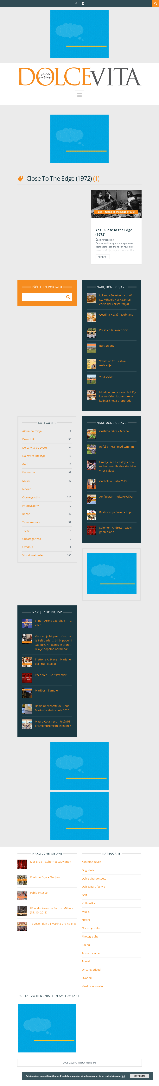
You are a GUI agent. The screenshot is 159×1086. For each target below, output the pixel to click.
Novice (26, 489)
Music (26, 481)
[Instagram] (83, 3)
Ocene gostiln (31, 497)
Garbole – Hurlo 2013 (113, 481)
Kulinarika (28, 472)
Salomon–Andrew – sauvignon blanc (116, 530)
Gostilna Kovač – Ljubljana (116, 314)
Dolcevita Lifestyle (34, 456)
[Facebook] (76, 3)
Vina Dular (106, 376)
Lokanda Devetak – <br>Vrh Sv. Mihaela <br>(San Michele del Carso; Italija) (117, 300)
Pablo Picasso (39, 892)
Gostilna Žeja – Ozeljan (45, 877)
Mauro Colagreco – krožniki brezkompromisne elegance (53, 724)
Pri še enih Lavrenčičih (114, 330)
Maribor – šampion (47, 690)
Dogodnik (28, 439)
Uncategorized (31, 539)
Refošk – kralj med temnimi (117, 446)
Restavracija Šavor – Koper (116, 512)
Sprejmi (139, 1076)
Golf (25, 464)
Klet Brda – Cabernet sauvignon (50, 861)
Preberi (103, 257)
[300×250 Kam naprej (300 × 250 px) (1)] (79, 57)
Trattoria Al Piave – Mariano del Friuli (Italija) (53, 662)
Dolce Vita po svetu (34, 447)
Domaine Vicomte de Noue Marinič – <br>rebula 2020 (52, 708)
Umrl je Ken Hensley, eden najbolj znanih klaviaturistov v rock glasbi (117, 466)
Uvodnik (27, 547)
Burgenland (107, 345)
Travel (26, 530)
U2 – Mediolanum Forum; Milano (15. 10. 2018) (51, 910)
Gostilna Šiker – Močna (114, 431)
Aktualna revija (32, 431)
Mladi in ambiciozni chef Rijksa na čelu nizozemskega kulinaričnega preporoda (117, 396)
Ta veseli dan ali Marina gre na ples (53, 923)
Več (123, 1076)
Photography (30, 506)
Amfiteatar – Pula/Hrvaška (116, 496)
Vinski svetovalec (33, 555)
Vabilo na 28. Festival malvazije (112, 363)
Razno (26, 514)
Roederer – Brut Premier (51, 675)
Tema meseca (31, 522)
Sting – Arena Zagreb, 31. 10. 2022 (53, 623)
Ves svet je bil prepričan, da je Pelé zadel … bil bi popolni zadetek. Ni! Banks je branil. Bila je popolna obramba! (53, 642)
